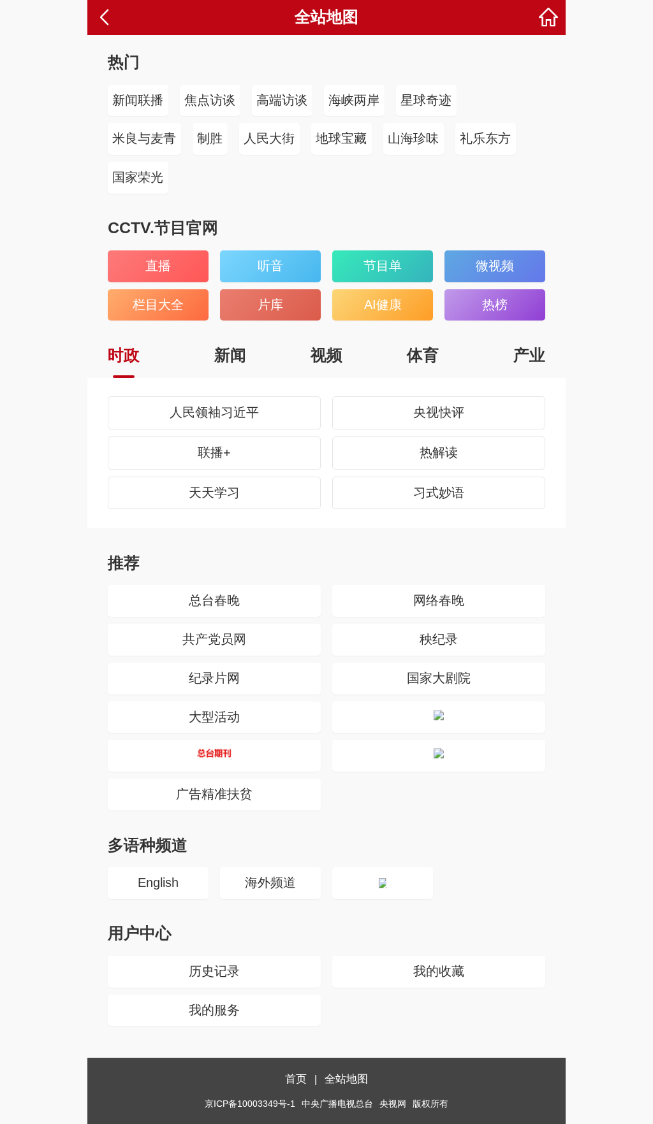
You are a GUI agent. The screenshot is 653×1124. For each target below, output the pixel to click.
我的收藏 (438, 971)
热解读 (439, 452)
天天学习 (214, 493)
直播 (158, 266)
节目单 (382, 266)
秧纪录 (439, 639)
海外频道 (270, 882)
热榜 (495, 305)
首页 (296, 1078)
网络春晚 (438, 600)
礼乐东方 (485, 138)
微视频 (495, 266)
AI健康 (383, 305)
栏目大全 (158, 305)
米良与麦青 (144, 138)
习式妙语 (438, 493)
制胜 (210, 138)
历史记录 (214, 971)
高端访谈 (281, 100)
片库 (270, 305)
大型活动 (214, 717)
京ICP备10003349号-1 (250, 1104)
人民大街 (269, 138)
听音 (270, 266)
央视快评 (438, 412)
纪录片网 (214, 678)
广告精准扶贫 (214, 794)
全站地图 (346, 1078)
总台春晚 (214, 600)
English (158, 882)
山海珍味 (413, 138)
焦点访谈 (209, 100)
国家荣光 (137, 177)
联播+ (214, 452)
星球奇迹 (425, 100)
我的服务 (214, 1010)
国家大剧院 (439, 678)
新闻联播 (137, 100)
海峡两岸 (353, 100)
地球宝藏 (341, 138)
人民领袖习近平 (214, 412)
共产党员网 (214, 639)
